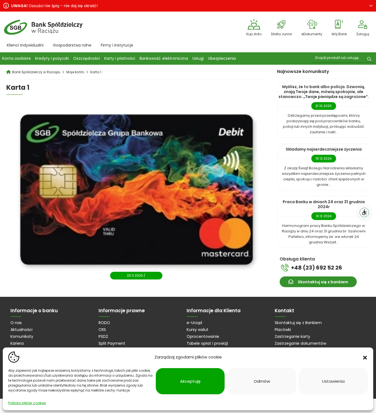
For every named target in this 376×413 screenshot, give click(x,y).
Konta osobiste (16, 58)
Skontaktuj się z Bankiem (298, 322)
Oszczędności (86, 58)
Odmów (262, 381)
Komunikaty (21, 336)
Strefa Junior (281, 34)
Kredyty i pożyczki (52, 58)
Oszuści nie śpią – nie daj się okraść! (54, 6)
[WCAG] (364, 212)
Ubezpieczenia (222, 58)
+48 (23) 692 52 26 (316, 267)
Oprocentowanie (203, 336)
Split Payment (112, 343)
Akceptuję (190, 381)
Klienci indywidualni (25, 45)
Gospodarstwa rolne (72, 45)
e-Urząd (194, 322)
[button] (365, 357)
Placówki (283, 329)
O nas (16, 322)
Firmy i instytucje (117, 45)
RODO (104, 322)
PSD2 (103, 336)
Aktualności (21, 329)
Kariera (17, 343)
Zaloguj (362, 34)
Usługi (198, 58)
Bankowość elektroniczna (164, 58)
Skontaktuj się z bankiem (323, 282)
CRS (102, 329)
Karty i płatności (119, 58)
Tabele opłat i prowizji (207, 343)
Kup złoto (253, 34)
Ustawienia (333, 381)
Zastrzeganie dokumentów (300, 343)
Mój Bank (339, 34)
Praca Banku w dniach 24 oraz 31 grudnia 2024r (324, 204)
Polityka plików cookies (27, 403)
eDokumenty (311, 34)
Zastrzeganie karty (292, 336)
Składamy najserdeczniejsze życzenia (324, 149)
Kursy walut (197, 329)
